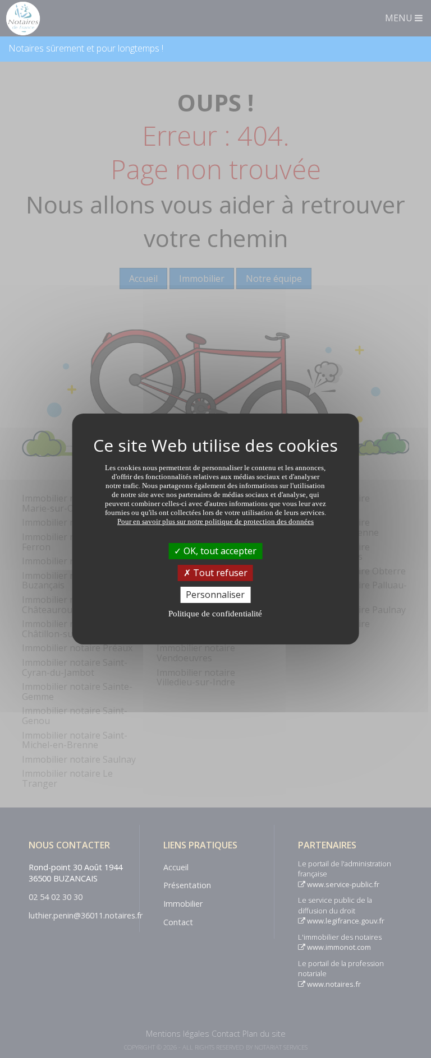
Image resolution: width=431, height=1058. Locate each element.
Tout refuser (219, 573)
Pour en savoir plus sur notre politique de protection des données (215, 521)
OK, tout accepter (218, 550)
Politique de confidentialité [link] (215, 613)
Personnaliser (215, 594)
